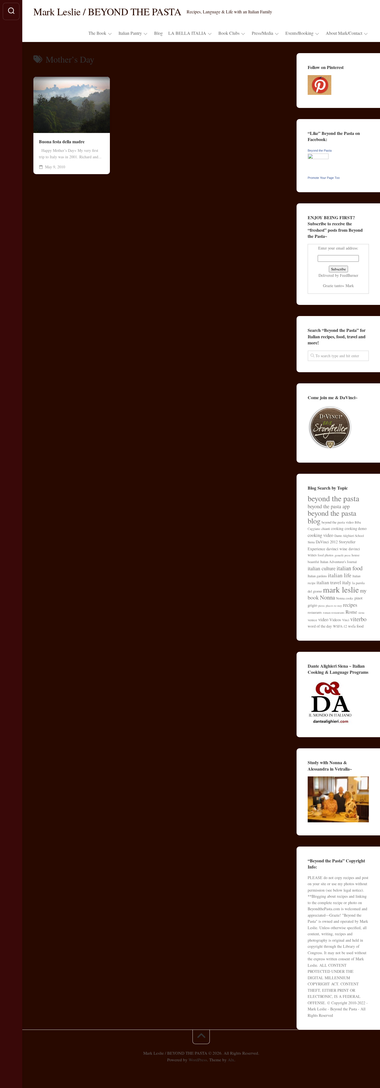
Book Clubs (229, 33)
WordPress (198, 1059)
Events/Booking (299, 33)
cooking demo (356, 528)
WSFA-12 (340, 626)
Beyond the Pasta (320, 150)
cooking (337, 528)
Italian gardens (317, 576)
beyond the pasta (333, 498)
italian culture (321, 568)
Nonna (327, 597)
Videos (335, 619)
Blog (158, 33)
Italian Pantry (130, 33)
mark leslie (341, 589)
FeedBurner (349, 275)
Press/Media (262, 33)
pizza (321, 606)
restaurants (315, 612)
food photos (326, 555)
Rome (351, 611)
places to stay (334, 606)
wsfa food (356, 626)
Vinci (345, 620)
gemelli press (343, 555)
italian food (349, 568)
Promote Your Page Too (324, 177)
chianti (325, 528)
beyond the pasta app (329, 506)
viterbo (358, 619)
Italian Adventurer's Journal (338, 561)
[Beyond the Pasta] (318, 157)
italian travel (329, 582)
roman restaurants (333, 613)
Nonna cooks (344, 598)
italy (346, 582)
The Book (97, 33)
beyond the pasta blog (332, 517)
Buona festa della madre (62, 142)
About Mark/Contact (344, 33)
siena (361, 613)
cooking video (320, 535)
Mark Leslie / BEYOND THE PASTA (107, 11)
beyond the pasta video (338, 522)
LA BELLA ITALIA (187, 33)
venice (312, 619)
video (323, 619)
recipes (350, 604)
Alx (231, 1059)
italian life (339, 575)
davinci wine (336, 548)
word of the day (320, 626)
